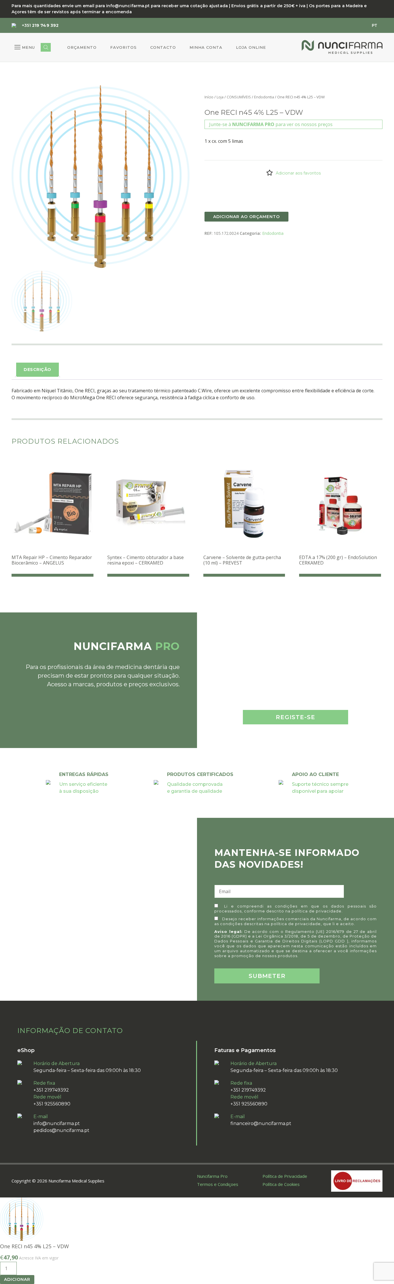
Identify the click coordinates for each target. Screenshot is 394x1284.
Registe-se (295, 717)
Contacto (163, 47)
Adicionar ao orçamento (246, 216)
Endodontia (264, 97)
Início (208, 97)
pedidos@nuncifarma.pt (61, 1130)
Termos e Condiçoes (217, 1184)
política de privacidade (317, 911)
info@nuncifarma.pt (56, 1123)
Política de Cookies (281, 1184)
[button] (25, 47)
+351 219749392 (51, 1090)
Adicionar (17, 1279)
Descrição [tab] (37, 369)
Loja (220, 97)
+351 (40, 25)
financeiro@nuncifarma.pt (260, 1123)
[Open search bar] (46, 47)
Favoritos (123, 47)
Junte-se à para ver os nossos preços (271, 124)
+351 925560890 (51, 1104)
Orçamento (82, 47)
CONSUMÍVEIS (239, 97)
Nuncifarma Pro (212, 1176)
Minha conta (206, 47)
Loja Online (251, 47)
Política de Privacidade (284, 1176)
